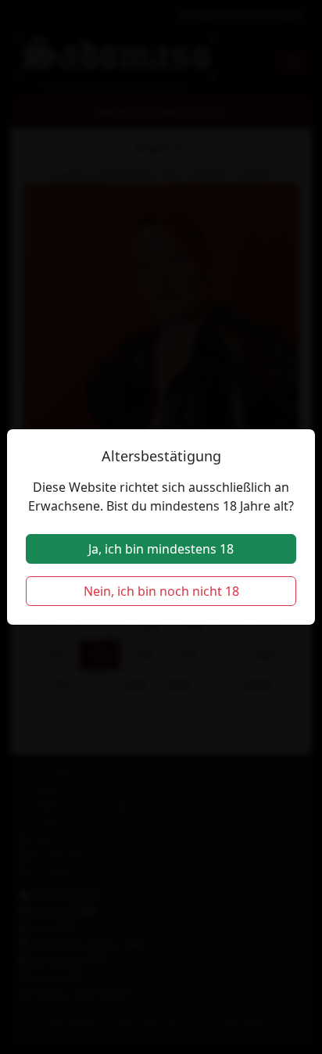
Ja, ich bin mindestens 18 (161, 548)
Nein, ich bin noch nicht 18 (161, 591)
